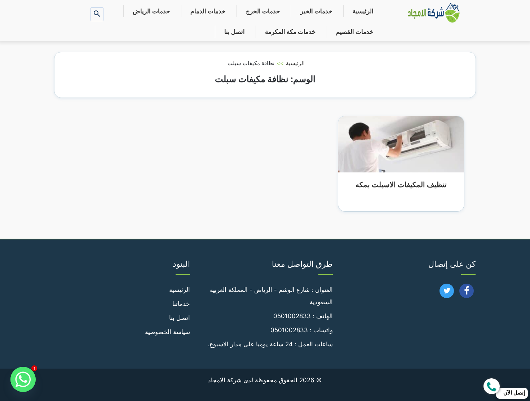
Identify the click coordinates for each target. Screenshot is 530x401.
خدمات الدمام (208, 11)
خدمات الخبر (316, 11)
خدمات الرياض (151, 11)
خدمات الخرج (263, 11)
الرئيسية (363, 11)
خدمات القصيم (355, 31)
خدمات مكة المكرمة (290, 31)
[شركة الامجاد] (434, 13)
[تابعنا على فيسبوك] (466, 293)
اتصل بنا (234, 31)
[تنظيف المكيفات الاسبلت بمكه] (401, 143)
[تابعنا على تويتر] (446, 293)
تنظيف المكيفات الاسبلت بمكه (401, 184)
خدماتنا (181, 303)
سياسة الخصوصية (167, 331)
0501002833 (292, 316)
